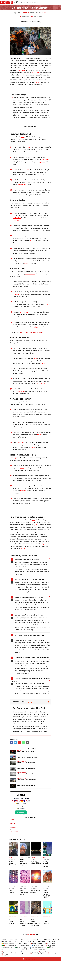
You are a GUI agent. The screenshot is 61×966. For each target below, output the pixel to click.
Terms (22, 941)
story (42, 544)
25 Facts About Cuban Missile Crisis (27, 757)
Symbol (12, 821)
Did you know (35, 72)
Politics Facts (36, 21)
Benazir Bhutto (20, 391)
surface (23, 548)
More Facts (52, 941)
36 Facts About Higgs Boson (35, 890)
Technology (13, 458)
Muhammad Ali (22, 184)
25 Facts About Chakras (11, 890)
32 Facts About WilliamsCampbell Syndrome (26, 922)
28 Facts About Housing (11, 921)
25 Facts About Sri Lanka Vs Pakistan (46, 864)
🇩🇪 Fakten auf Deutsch (7, 943)
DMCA (16, 941)
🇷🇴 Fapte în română (6, 953)
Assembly (16, 220)
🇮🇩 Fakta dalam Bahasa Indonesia (10, 949)
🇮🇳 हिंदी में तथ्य (50, 947)
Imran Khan (16, 294)
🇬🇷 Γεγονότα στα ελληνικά (37, 947)
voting (33, 447)
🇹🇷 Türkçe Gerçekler (53, 953)
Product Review (36, 939)
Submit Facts (41, 941)
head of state (17, 218)
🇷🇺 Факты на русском (21, 953)
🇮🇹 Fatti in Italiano (50, 943)
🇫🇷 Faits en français (22, 943)
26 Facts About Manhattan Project (26, 774)
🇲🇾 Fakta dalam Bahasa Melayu (9, 951)
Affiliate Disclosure (6, 941)
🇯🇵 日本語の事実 (26, 949)
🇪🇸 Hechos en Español (36, 943)
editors (15, 724)
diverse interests (30, 274)
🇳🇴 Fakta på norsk (50, 945)
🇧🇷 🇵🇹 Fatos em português (8, 945)
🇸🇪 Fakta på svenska (37, 945)
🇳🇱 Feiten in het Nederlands (28, 951)
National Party (24, 312)
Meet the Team (25, 939)
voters (26, 263)
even (31, 240)
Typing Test (13, 829)
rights (39, 434)
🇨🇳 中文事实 (4, 955)
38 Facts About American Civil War (26, 779)
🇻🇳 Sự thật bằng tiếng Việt (37, 953)
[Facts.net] (9, 2)
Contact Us (47, 939)
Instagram (23, 490)
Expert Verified (25, 16)
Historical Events (25, 21)
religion (36, 327)
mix (33, 520)
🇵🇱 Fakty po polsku (44, 951)
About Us (3, 939)
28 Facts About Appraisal (46, 921)
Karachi (48, 304)
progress (20, 442)
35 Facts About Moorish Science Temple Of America (46, 893)
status (22, 468)
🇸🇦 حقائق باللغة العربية (20, 947)
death (35, 358)
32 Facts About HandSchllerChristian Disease (27, 891)
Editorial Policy (13, 939)
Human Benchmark (15, 833)
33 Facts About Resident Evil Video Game (35, 922)
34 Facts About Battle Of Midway (26, 768)
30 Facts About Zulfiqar (36, 862)
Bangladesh (45, 159)
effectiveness (41, 383)
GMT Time (12, 825)
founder (26, 170)
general (28, 147)
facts (37, 82)
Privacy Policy (31, 941)
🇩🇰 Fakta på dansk (24, 945)
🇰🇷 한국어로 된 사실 (39, 949)
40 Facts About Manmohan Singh (23, 862)
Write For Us (56, 939)
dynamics (42, 162)
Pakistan (22, 70)
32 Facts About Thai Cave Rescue (26, 785)
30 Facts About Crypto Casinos (25, 751)
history (23, 137)
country (44, 363)
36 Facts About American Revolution (27, 762)
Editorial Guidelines (37, 16)
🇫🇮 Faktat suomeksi (6, 947)
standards (16, 721)
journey (37, 524)
